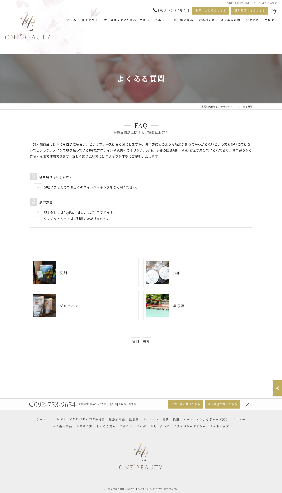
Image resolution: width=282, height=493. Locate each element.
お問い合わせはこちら (210, 10)
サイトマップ (219, 426)
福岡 (135, 341)
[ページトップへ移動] (249, 404)
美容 (146, 341)
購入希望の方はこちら (249, 10)
